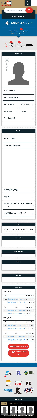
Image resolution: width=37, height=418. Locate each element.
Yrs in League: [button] (9, 118)
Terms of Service (18, 406)
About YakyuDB (18, 399)
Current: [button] (9, 138)
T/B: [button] (23, 111)
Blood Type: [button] (8, 111)
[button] (18, 190)
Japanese (18, 410)
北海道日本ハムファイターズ (16, 299)
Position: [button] (9, 90)
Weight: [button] (24, 104)
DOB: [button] (13, 97)
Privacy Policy (18, 403)
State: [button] (12, 145)
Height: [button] (9, 104)
